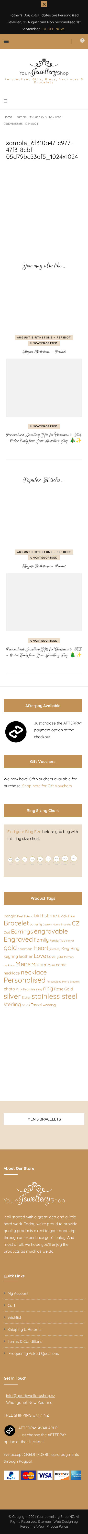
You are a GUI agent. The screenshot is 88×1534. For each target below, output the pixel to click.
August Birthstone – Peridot (44, 337)
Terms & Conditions (25, 1341)
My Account (18, 1293)
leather (26, 956)
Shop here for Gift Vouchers (47, 785)
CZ (76, 923)
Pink (19, 989)
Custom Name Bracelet (57, 924)
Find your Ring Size (24, 831)
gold (10, 947)
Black (62, 916)
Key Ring (70, 948)
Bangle (10, 916)
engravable (51, 931)
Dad (7, 932)
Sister (26, 997)
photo (9, 988)
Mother (39, 964)
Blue (71, 916)
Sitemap (44, 1521)
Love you (55, 956)
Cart (11, 1305)
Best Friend (25, 916)
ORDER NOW (53, 29)
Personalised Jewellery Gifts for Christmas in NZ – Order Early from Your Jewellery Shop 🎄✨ (44, 438)
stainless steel (54, 996)
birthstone (45, 915)
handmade (25, 949)
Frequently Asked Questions (33, 1353)
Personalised (25, 979)
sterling (12, 1004)
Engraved (18, 939)
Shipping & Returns (25, 1329)
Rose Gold (63, 988)
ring (48, 988)
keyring (11, 956)
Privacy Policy (57, 1526)
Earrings (22, 931)
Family (41, 940)
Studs (26, 1005)
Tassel (36, 1004)
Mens (23, 964)
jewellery (54, 949)
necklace (34, 972)
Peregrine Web (32, 1526)
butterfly (36, 924)
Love (40, 955)
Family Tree (57, 940)
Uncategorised (43, 343)
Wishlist (14, 1317)
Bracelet (16, 923)
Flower (70, 940)
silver (12, 996)
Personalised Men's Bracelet (63, 981)
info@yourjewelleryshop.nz (30, 1395)
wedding (49, 1005)
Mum (51, 965)
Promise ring (32, 989)
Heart (40, 947)
